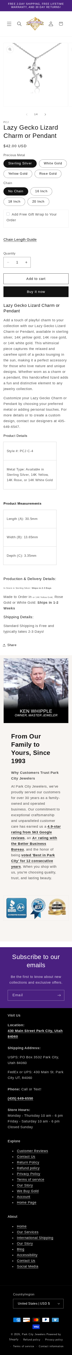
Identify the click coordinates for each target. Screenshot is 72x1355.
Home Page (26, 1202)
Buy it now (36, 292)
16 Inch (41, 191)
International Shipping (35, 1238)
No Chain (15, 191)
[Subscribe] (59, 995)
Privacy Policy (28, 1174)
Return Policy (28, 1162)
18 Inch (14, 201)
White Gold (53, 163)
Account (23, 1197)
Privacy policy (54, 1339)
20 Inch (38, 201)
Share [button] (12, 645)
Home (22, 1226)
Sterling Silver (20, 163)
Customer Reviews (32, 1151)
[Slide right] (45, 114)
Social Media (27, 1266)
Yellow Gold (17, 173)
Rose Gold (48, 173)
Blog (20, 1249)
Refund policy (28, 1168)
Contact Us (26, 1157)
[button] (9, 24)
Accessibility (27, 1255)
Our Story (25, 1185)
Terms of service (30, 1179)
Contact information (51, 1346)
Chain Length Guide (20, 240)
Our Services (28, 1232)
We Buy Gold (28, 1191)
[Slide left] (26, 114)
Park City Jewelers (34, 1334)
